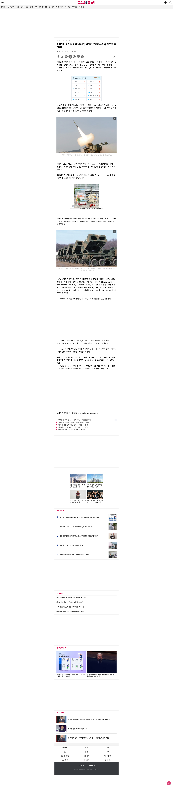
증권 (27, 7)
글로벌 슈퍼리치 (61, 648)
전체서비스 (91, 766)
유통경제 (51, 7)
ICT (36, 7)
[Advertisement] (86, 22)
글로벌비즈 (11, 7)
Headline (59, 593)
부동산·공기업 (43, 7)
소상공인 (67, 7)
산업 (31, 7)
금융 (22, 7)
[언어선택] (165, 2)
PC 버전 (81, 766)
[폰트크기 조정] (114, 57)
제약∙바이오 (59, 7)
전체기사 (3, 7)
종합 (18, 7)
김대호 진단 (60, 713)
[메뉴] (2, 2)
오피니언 (81, 7)
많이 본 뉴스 (60, 511)
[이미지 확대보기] (114, 118)
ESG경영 (74, 7)
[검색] (170, 2)
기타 (69, 40)
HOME (58, 40)
